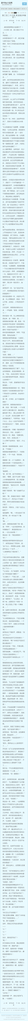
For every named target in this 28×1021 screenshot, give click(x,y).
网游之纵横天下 (17, 8)
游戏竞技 (10, 8)
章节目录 (11, 20)
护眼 (12, 12)
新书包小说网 (4, 8)
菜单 (24, 3)
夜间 (15, 12)
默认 (9, 12)
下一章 (18, 20)
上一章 (5, 20)
